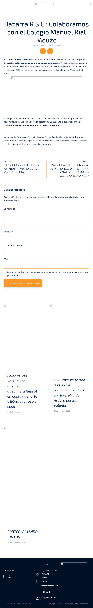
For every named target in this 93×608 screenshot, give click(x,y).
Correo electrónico (13, 245)
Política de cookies (81, 604)
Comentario (10, 208)
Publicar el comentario (24, 283)
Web (6, 258)
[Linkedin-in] (20, 576)
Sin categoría (54, 46)
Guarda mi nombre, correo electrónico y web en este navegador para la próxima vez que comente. (47, 274)
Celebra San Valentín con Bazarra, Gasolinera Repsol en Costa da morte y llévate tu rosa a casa (22, 391)
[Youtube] (26, 576)
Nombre (8, 231)
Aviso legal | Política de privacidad (60, 604)
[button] (90, 4)
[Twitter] (15, 576)
